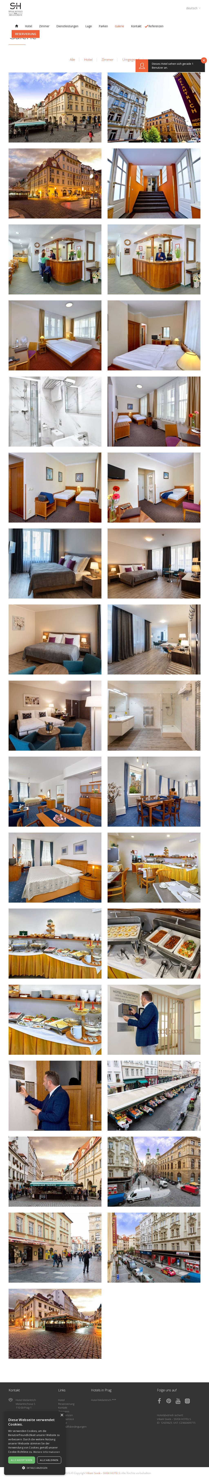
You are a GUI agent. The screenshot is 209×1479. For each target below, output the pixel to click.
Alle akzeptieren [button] (21, 1460)
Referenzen (65, 1415)
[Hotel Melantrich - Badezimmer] (55, 411)
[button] (34, 1468)
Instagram (189, 1401)
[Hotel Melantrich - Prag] (55, 107)
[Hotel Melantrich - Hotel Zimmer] (55, 335)
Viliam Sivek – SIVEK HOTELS (174, 1419)
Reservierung (66, 1404)
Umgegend (130, 59)
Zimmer (107, 59)
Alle (72, 59)
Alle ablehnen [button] (49, 1460)
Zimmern (63, 1411)
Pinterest (170, 1401)
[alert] (34, 1443)
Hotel (88, 59)
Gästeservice (66, 1419)
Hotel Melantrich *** (103, 1400)
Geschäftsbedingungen (72, 1426)
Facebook (161, 1401)
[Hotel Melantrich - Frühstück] (154, 867)
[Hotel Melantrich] (16, 26)
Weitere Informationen (46, 1451)
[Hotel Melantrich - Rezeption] (55, 259)
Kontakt (62, 1407)
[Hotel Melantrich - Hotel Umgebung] (154, 1095)
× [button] (61, 1415)
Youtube (180, 1401)
